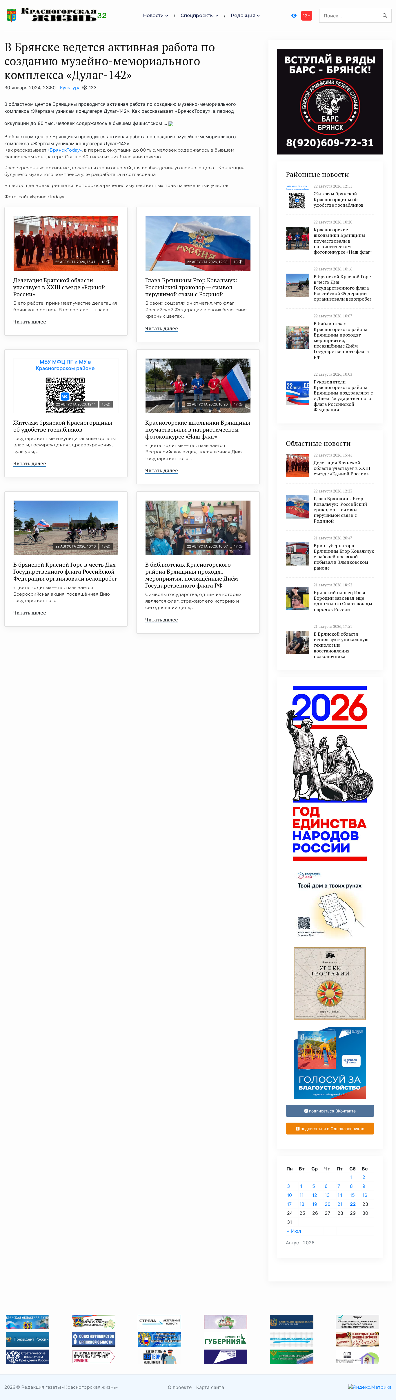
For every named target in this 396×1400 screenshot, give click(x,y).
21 (339, 1204)
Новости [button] (153, 15)
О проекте (180, 1387)
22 (353, 1204)
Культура (70, 87)
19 (314, 1204)
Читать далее (29, 321)
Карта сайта (210, 1387)
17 (289, 1204)
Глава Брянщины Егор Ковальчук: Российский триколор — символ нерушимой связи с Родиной (192, 287)
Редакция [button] (243, 15)
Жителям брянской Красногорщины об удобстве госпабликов (62, 426)
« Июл (294, 1231)
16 (364, 1195)
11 (301, 1195)
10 (289, 1195)
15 (352, 1195)
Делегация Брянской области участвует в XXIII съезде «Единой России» (59, 287)
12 (314, 1195)
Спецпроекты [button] (197, 15)
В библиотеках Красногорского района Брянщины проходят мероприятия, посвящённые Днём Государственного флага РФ (191, 575)
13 (327, 1195)
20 (327, 1204)
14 (339, 1195)
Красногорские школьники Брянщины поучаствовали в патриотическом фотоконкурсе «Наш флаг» (197, 429)
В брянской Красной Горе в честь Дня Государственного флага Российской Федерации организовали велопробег (65, 571)
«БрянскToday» (65, 150)
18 (301, 1204)
